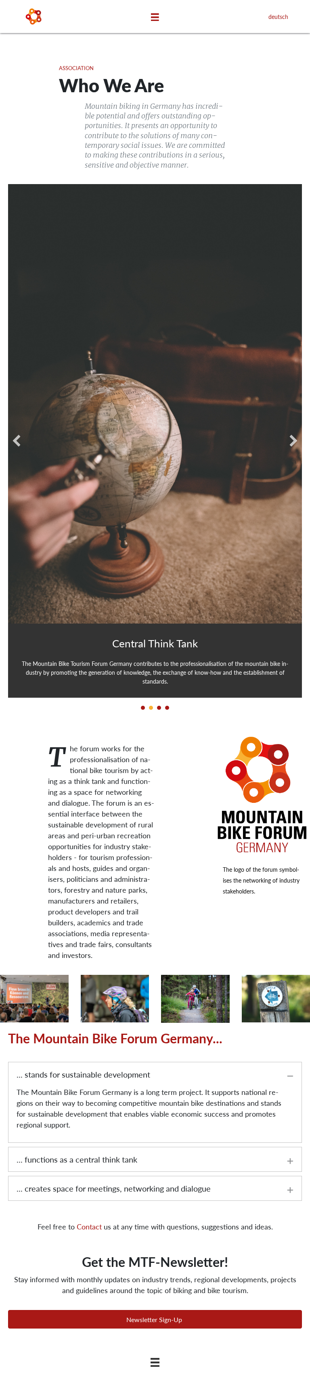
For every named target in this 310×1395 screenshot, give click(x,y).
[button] (155, 1319)
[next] (293, 440)
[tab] (155, 1074)
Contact (89, 1226)
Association (76, 68)
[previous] (16, 440)
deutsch (278, 16)
